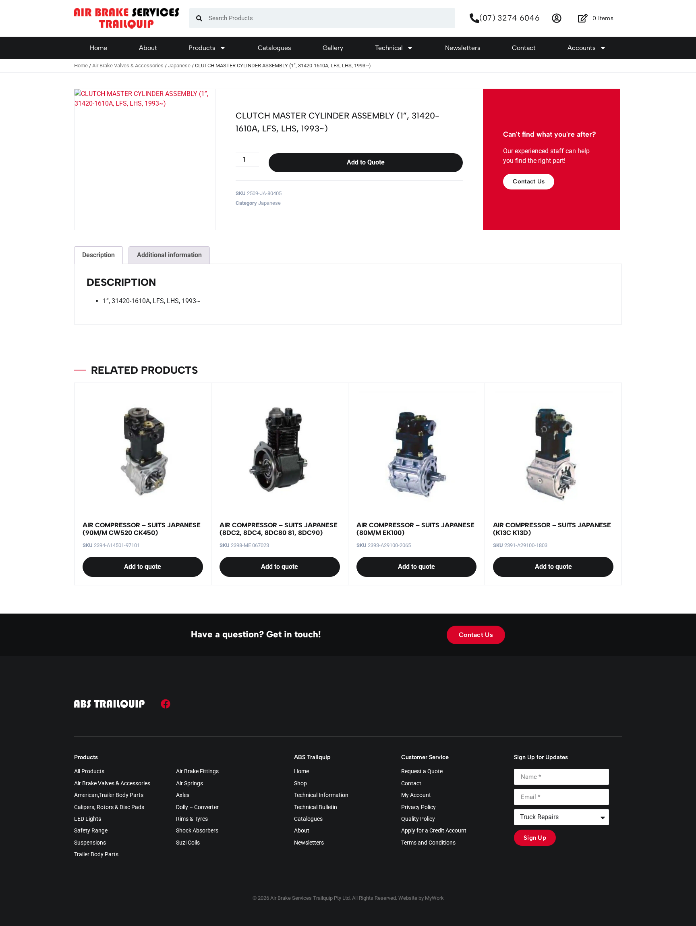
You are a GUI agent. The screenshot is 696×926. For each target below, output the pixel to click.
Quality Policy (418, 819)
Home (98, 48)
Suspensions (90, 843)
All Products (89, 771)
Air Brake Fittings (197, 771)
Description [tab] (98, 255)
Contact (524, 48)
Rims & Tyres (192, 819)
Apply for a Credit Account (433, 831)
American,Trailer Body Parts (108, 795)
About (148, 48)
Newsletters (463, 48)
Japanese (179, 65)
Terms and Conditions (428, 843)
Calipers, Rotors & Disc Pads (109, 807)
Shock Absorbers (197, 831)
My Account (416, 795)
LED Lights (87, 819)
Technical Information (321, 795)
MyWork (434, 898)
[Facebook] (165, 704)
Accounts (582, 48)
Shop (300, 784)
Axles (182, 795)
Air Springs (189, 784)
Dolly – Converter (197, 807)
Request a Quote (422, 771)
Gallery (333, 48)
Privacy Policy (418, 807)
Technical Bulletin (315, 807)
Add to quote (142, 566)
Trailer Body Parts (96, 854)
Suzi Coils (188, 843)
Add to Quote (366, 162)
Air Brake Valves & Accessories (128, 65)
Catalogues (274, 48)
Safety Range (91, 831)
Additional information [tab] (169, 255)
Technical (389, 48)
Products (201, 48)
